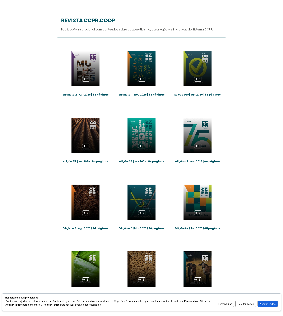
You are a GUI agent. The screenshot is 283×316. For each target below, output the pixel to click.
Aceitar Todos (267, 303)
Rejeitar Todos (246, 303)
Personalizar (225, 303)
